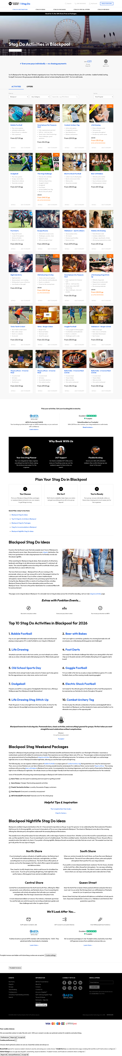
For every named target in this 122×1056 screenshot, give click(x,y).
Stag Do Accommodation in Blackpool (24, 527)
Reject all (13, 1037)
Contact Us (39, 989)
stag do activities (95, 594)
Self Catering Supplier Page (44, 995)
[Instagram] (69, 988)
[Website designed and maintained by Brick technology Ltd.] (110, 1014)
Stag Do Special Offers (82, 9)
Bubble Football (21, 633)
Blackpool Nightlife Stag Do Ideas (22, 531)
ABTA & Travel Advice (42, 982)
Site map (38, 1002)
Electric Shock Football (80, 684)
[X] (69, 983)
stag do (45, 552)
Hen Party (12, 982)
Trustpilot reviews (15, 50)
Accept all (21, 1037)
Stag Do (25, 3)
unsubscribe (95, 993)
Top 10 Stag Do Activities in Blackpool (24, 519)
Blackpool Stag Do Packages (21, 523)
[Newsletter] (75, 988)
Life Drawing (20, 649)
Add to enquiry (25, 147)
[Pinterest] (64, 988)
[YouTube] (75, 983)
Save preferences (14, 1055)
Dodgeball (18, 684)
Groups (11, 987)
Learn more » (34, 429)
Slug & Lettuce (99, 766)
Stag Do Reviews (103, 9)
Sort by (95, 93)
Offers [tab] (30, 86)
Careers (38, 987)
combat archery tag (74, 764)
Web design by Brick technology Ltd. (92, 1015)
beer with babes (31, 768)
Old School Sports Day (26, 668)
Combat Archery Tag (80, 700)
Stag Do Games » (61, 813)
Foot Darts (72, 649)
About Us (38, 984)
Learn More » (34, 945)
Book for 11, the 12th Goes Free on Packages (61, 14)
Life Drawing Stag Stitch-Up (30, 700)
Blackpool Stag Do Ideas (20, 515)
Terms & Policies (40, 997)
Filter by (11, 93)
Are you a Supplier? (41, 992)
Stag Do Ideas (40, 9)
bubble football (49, 764)
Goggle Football (76, 668)
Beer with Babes (76, 633)
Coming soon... (13, 992)
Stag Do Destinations (20, 9)
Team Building (13, 989)
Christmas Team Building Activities (19, 995)
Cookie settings (50, 955)
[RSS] (80, 988)
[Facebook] (64, 983)
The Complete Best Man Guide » (61, 809)
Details (13, 147)
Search (11, 997)
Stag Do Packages (59, 9)
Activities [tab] (16, 86)
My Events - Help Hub (42, 1000)
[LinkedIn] (80, 983)
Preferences (5, 1037)
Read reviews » (88, 427)
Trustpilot (61, 739)
